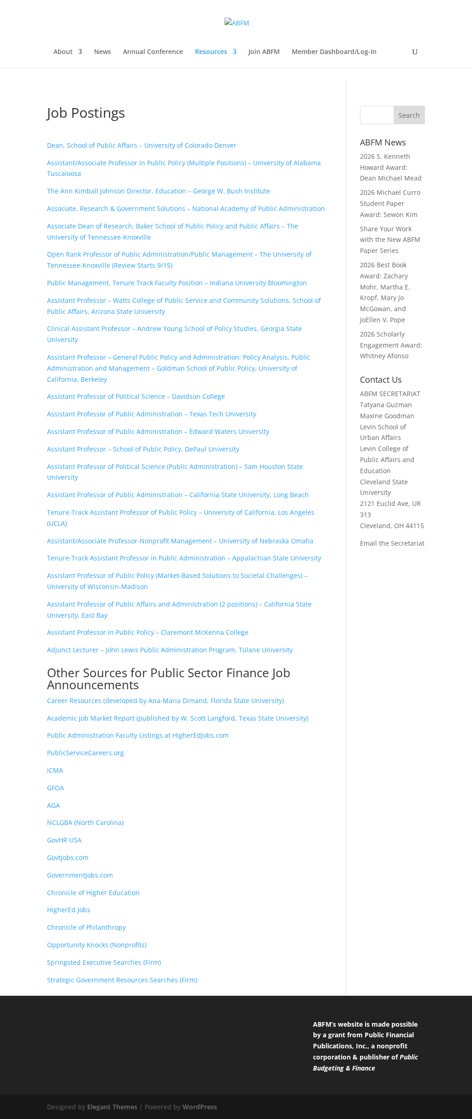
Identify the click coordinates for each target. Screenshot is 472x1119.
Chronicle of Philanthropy (86, 927)
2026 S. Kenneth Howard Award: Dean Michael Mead (391, 167)
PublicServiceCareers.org (85, 752)
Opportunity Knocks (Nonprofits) (97, 944)
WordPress (200, 1106)
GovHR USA (64, 840)
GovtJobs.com (67, 857)
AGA (53, 805)
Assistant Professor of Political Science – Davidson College (136, 396)
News (102, 52)
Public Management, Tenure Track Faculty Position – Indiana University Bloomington (177, 282)
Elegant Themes (112, 1106)
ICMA (55, 770)
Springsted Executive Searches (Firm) (104, 962)
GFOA (55, 787)
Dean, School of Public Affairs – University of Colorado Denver (141, 145)
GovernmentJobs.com (80, 875)
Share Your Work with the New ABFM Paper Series (390, 239)
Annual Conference (153, 52)
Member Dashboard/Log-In (334, 52)
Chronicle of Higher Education (93, 892)
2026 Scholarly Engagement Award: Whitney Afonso (391, 345)
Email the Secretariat (392, 543)
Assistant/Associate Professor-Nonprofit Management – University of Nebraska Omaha (180, 540)
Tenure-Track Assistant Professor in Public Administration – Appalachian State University (184, 557)
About (63, 52)
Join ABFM (264, 52)
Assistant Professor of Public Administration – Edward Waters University (158, 431)
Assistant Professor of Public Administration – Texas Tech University (151, 413)
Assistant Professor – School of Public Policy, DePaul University (143, 449)
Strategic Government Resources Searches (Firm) (122, 979)
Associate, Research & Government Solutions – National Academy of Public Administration (186, 208)
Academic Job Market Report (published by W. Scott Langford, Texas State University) (177, 718)
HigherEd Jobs (68, 909)
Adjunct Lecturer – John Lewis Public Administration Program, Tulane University (170, 649)
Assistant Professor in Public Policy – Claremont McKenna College (147, 632)
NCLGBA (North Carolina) (85, 822)
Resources (211, 52)
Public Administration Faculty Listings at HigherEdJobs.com (138, 735)
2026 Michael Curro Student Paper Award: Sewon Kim (390, 203)
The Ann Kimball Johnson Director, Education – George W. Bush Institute (158, 190)
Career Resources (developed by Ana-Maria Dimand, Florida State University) (165, 700)
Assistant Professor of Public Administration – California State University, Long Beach (178, 494)
